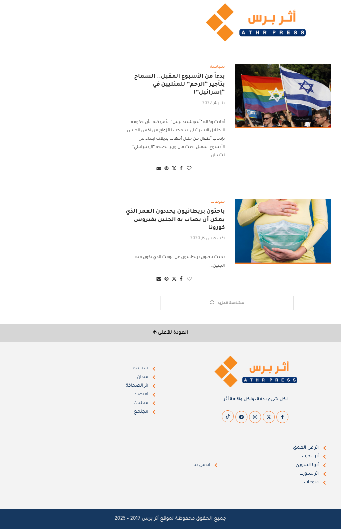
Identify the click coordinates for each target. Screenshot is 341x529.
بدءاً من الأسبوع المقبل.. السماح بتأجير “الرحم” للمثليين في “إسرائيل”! (179, 85)
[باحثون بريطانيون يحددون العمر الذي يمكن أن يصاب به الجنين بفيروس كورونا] (283, 231)
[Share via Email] (159, 169)
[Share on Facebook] (181, 169)
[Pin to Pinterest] (167, 169)
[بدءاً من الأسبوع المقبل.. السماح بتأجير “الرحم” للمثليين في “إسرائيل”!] (283, 96)
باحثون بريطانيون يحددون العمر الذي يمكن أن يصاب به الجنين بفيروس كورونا (175, 220)
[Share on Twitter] (174, 168)
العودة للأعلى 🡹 (170, 333)
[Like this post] (189, 169)
